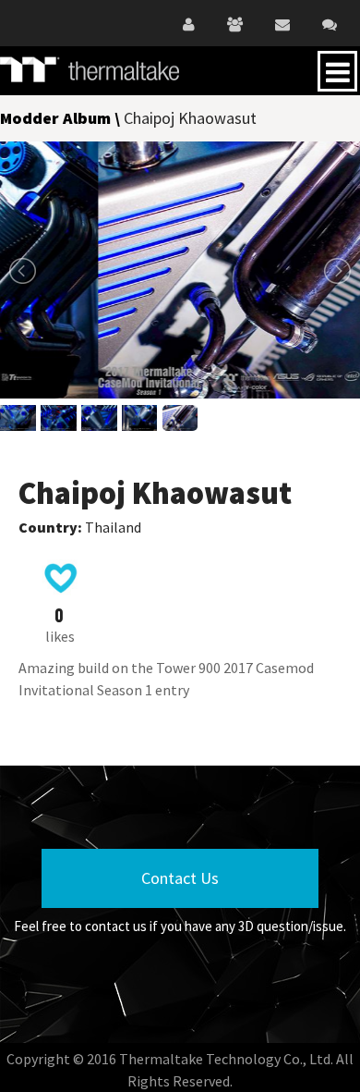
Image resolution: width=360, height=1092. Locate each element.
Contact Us (180, 878)
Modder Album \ (62, 118)
